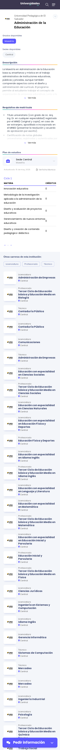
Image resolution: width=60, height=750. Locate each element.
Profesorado (31, 264)
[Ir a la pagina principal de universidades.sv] (30, 4)
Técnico (48, 264)
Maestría (9, 41)
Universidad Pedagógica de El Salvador (30, 17)
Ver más (32, 97)
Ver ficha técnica (47, 169)
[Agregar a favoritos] (55, 16)
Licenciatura (12, 264)
